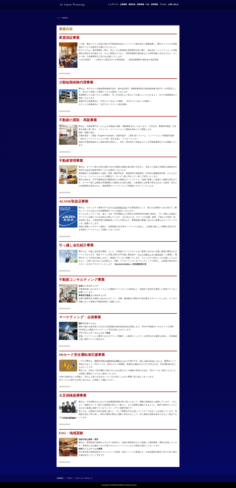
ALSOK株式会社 (120, 208)
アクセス (163, 4)
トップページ (113, 4)
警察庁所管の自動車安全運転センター (111, 361)
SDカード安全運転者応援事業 (82, 355)
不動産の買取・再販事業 (78, 120)
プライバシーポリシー (84, 478)
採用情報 (154, 4)
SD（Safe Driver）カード (151, 361)
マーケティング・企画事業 (80, 317)
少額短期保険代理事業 (76, 82)
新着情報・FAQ (143, 4)
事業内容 (132, 4)
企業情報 (123, 4)
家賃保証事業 (69, 38)
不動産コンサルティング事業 (82, 279)
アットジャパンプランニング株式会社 (72, 4)
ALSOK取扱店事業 (73, 201)
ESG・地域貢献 (71, 433)
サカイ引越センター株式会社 (150, 255)
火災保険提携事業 (73, 395)
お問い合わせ (173, 4)
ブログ (69, 478)
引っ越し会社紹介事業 (76, 245)
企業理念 (60, 478)
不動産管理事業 (71, 160)
